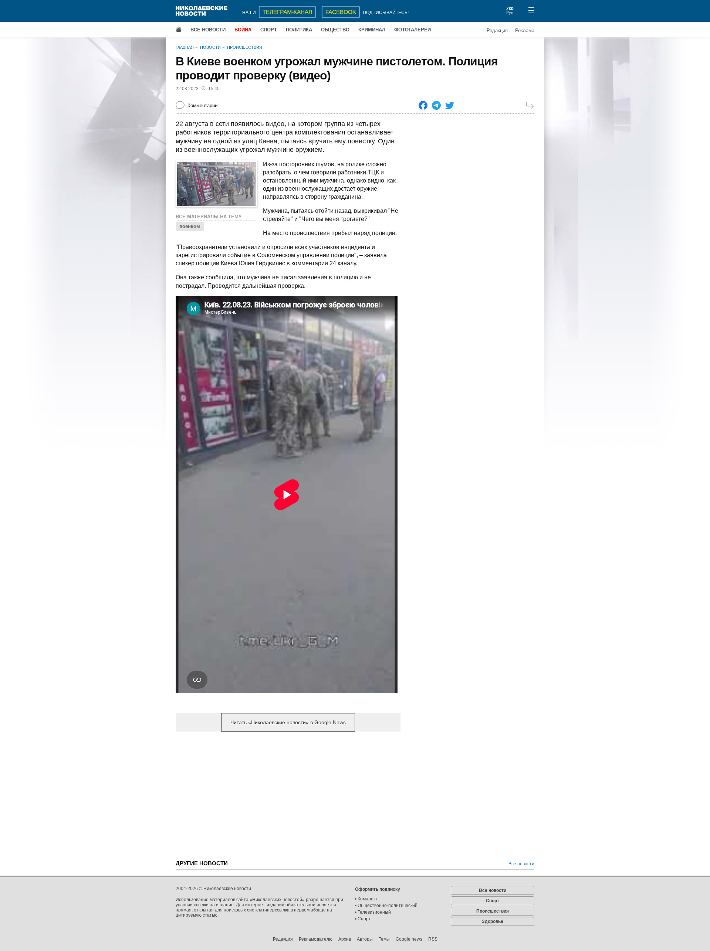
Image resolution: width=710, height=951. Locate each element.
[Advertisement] (288, 795)
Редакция (497, 30)
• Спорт (363, 918)
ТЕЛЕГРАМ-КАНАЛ (287, 12)
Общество (335, 30)
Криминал (371, 30)
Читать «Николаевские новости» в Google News (288, 722)
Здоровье (492, 921)
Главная (185, 47)
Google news (409, 939)
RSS (432, 939)
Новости (210, 47)
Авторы (365, 939)
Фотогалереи (412, 30)
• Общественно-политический (386, 905)
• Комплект (366, 898)
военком (189, 226)
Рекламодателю (315, 939)
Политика (299, 30)
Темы (384, 939)
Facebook (340, 12)
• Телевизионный (373, 912)
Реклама (524, 30)
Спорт (268, 30)
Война (242, 30)
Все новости (208, 30)
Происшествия (244, 47)
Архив (344, 939)
